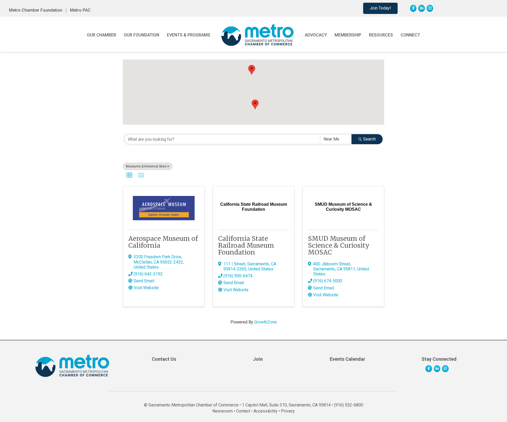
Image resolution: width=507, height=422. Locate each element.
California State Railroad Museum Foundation (246, 246)
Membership (348, 34)
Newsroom (222, 411)
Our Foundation (141, 34)
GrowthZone (265, 322)
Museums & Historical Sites (146, 166)
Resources (381, 34)
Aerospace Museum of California (163, 242)
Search (369, 139)
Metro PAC (80, 10)
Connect (410, 34)
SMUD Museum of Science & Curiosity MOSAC (338, 246)
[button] (255, 104)
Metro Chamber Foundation (35, 10)
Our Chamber (101, 34)
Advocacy (316, 34)
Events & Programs (188, 34)
